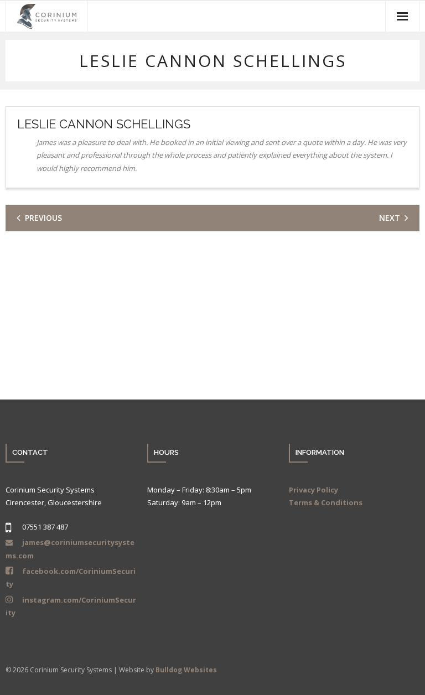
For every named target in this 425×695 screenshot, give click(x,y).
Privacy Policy (313, 490)
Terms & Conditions (325, 502)
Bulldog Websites (186, 670)
